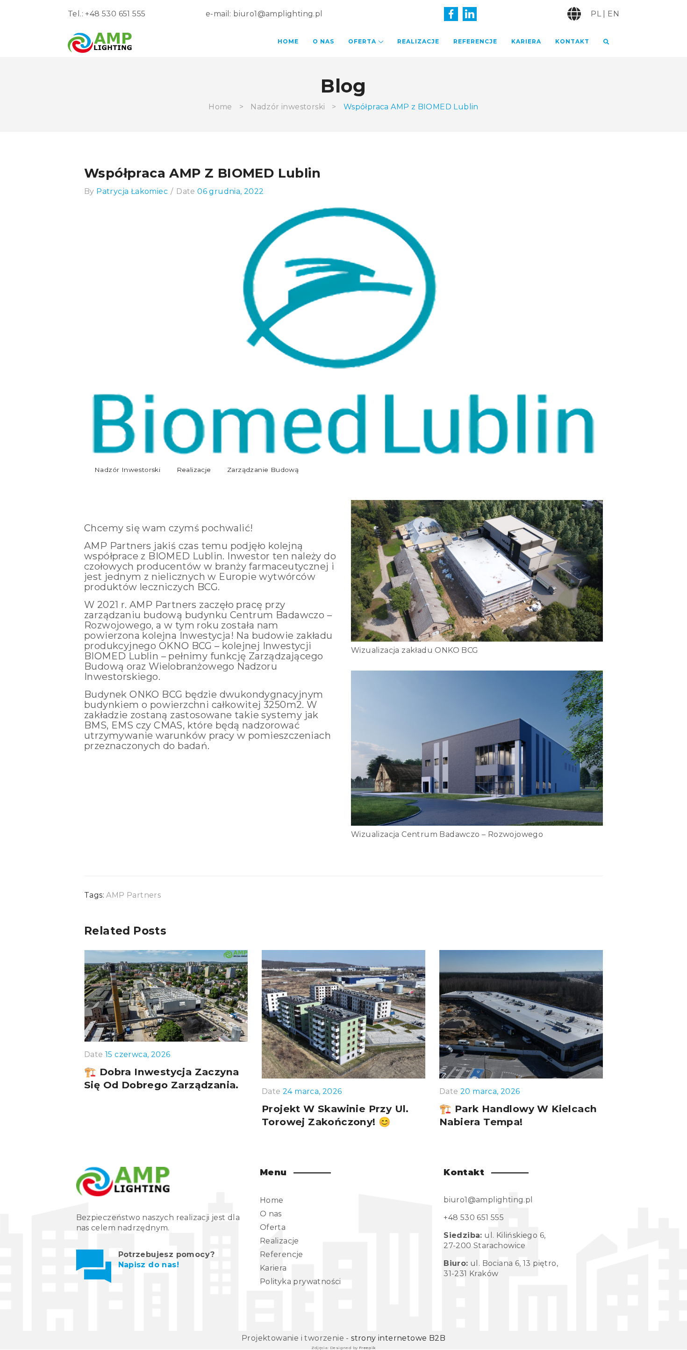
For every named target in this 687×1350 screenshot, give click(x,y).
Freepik (367, 1347)
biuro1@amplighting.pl (277, 13)
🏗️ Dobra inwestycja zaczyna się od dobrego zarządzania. (161, 1078)
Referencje (475, 41)
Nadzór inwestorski (287, 106)
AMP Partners (133, 895)
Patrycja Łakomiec (132, 191)
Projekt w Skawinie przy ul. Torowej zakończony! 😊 (335, 1115)
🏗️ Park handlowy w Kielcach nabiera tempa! (518, 1115)
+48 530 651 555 (115, 13)
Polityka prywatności (300, 1281)
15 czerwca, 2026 (137, 1054)
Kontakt (572, 41)
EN (613, 13)
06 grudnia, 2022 (230, 191)
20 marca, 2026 (490, 1091)
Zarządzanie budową (263, 469)
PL (596, 13)
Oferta (362, 41)
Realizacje (418, 41)
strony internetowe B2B (398, 1338)
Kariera (526, 41)
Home (288, 41)
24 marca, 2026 (312, 1091)
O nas (323, 41)
